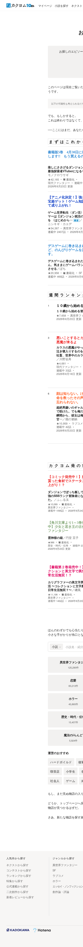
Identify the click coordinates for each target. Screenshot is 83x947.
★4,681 (61, 363)
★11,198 (52, 594)
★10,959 (61, 423)
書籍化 (70, 179)
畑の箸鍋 (71, 419)
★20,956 (53, 273)
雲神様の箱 (55, 537)
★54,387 (53, 228)
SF (80, 273)
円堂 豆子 (72, 537)
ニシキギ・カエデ (60, 224)
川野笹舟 (65, 359)
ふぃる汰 (63, 499)
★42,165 (53, 179)
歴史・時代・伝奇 (58, 545)
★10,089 (52, 504)
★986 (51, 542)
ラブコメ (77, 423)
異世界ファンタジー (59, 507)
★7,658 (61, 315)
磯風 (78, 590)
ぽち (63, 268)
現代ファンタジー (59, 183)
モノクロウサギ (58, 175)
